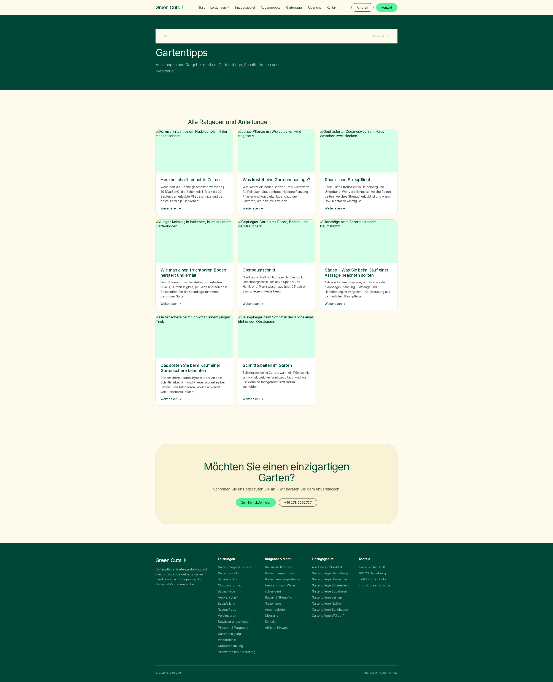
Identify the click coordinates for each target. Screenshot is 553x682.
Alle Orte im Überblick (327, 567)
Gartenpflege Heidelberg (330, 573)
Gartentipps (294, 7)
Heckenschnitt (228, 597)
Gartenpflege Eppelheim (329, 591)
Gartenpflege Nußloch (327, 603)
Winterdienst (227, 640)
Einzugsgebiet (245, 7)
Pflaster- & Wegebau (233, 627)
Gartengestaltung (230, 573)
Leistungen (219, 7)
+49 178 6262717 (298, 502)
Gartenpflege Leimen (327, 597)
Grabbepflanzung (230, 646)
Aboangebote (271, 7)
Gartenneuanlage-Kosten (283, 579)
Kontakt (332, 7)
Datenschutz (388, 672)
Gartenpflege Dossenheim (330, 579)
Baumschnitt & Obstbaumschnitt (230, 582)
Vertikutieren (227, 615)
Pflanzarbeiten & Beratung (236, 652)
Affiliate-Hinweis (276, 627)
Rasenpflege (227, 609)
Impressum (371, 672)
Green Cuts (168, 7)
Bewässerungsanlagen (234, 621)
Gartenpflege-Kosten (280, 573)
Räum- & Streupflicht (279, 597)
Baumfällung (226, 603)
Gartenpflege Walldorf (328, 615)
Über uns (314, 7)
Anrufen (362, 7)
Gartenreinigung (229, 634)
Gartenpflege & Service (235, 567)
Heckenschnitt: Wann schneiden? (280, 588)
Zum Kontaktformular (255, 502)
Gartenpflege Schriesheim (330, 585)
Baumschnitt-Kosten (279, 567)
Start (201, 7)
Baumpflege (226, 591)
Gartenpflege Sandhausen (331, 609)
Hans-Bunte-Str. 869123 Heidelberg (372, 570)
